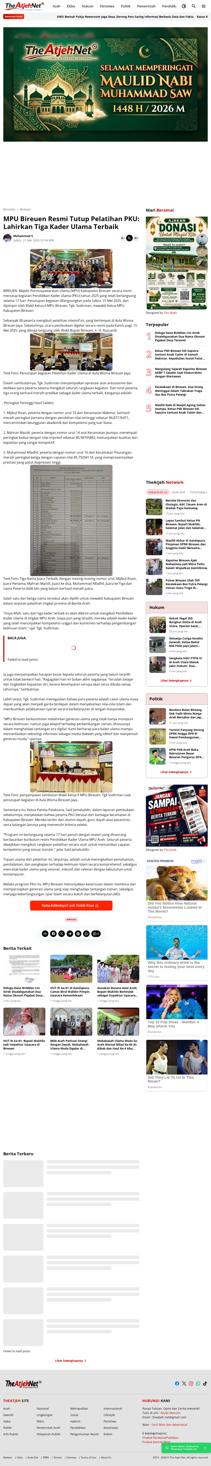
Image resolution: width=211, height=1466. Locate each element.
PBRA (46, 1457)
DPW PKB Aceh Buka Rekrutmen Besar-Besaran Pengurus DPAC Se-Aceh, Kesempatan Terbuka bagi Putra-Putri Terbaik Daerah (186, 753)
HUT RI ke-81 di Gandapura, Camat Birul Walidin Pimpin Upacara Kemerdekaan (70, 991)
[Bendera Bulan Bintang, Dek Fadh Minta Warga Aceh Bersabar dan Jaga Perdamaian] (157, 716)
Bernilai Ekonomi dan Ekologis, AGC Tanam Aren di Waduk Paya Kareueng (186, 504)
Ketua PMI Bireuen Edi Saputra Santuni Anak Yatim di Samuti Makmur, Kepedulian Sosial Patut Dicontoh (178, 354)
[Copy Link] (45, 933)
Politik (126, 6)
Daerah (8, 1415)
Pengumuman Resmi (84, 1434)
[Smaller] (123, 238)
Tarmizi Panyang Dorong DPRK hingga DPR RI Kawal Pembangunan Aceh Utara (186, 733)
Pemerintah (146, 6)
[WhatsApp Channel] (198, 1383)
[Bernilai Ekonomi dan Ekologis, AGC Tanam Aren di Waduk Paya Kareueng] (154, 507)
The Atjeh (170, 313)
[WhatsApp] (86, 933)
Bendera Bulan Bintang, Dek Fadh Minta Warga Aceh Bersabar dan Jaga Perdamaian (186, 713)
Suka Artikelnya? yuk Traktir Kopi (68, 905)
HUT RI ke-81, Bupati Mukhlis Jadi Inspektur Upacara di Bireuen (24, 1044)
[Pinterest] (78, 933)
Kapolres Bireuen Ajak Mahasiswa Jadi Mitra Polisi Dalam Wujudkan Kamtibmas (186, 564)
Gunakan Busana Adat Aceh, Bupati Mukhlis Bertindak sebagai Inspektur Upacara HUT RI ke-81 (117, 991)
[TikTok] (205, 1383)
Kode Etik (33, 1457)
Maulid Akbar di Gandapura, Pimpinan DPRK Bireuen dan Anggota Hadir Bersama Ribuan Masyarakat (186, 544)
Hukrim (75, 1421)
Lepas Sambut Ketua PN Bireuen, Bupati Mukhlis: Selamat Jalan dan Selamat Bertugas (185, 524)
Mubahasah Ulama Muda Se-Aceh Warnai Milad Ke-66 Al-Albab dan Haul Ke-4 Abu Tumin (117, 1044)
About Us (106, 1457)
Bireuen (71, 919)
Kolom (108, 1434)
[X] (61, 933)
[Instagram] (191, 1383)
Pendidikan (171, 6)
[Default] (129, 238)
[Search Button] (194, 6)
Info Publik (10, 1434)
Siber (20, 1457)
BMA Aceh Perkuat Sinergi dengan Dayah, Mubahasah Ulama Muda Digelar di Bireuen (69, 1044)
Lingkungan (45, 1415)
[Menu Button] (203, 6)
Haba (7, 1421)
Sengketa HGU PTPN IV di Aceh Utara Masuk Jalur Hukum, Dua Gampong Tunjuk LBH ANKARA (185, 662)
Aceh (56, 6)
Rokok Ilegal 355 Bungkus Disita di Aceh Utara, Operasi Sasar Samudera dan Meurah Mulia (185, 622)
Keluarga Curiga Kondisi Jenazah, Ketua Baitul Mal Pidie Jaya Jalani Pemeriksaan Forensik (186, 642)
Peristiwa (107, 6)
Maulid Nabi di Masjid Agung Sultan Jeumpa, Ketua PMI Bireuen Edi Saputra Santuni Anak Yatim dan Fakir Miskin (180, 409)
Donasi (58, 1457)
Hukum (87, 6)
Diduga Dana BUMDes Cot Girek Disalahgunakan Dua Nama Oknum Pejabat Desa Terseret (22, 991)
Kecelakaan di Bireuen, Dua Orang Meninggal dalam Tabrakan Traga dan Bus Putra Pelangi (179, 390)
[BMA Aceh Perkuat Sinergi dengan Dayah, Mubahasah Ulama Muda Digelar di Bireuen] (71, 1022)
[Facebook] (53, 933)
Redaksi (7, 1457)
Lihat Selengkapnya (69, 1361)
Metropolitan (79, 1408)
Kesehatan (111, 1428)
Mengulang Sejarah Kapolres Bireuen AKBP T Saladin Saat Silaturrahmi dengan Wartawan (181, 372)
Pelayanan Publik (48, 1434)
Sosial (74, 1415)
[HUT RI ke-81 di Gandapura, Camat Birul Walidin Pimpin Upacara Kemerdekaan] (71, 969)
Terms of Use (88, 1457)
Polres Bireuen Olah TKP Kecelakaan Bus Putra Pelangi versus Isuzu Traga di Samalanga (186, 584)
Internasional (113, 1408)
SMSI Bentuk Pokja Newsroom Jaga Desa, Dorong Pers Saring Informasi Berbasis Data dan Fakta (91, 17)
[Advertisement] (105, 171)
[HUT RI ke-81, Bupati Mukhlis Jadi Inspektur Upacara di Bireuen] (24, 1022)
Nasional (43, 1408)
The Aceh (170, 850)
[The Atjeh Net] (24, 6)
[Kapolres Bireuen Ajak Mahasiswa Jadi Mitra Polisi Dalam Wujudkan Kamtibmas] (154, 567)
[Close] (205, 1447)
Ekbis (71, 6)
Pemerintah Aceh (48, 1428)
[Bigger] (136, 238)
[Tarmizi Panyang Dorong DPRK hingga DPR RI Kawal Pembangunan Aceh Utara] (157, 736)
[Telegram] (70, 933)
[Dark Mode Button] (184, 6)
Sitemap (71, 1457)
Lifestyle (109, 1415)
